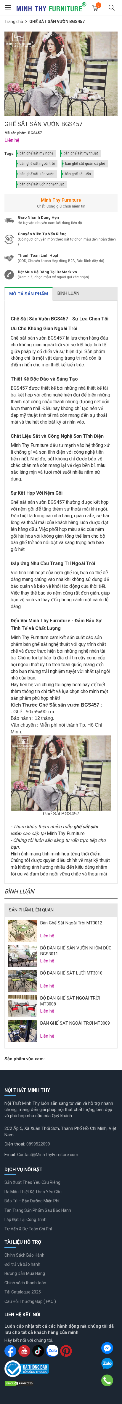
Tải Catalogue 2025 (22, 1292)
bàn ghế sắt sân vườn (37, 174)
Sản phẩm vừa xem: (24, 1058)
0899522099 (38, 1144)
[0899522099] (107, 1380)
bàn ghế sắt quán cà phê (85, 164)
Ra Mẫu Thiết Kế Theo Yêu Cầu (33, 1191)
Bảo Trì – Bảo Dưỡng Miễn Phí (31, 1201)
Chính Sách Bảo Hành (24, 1255)
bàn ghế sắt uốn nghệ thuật (42, 184)
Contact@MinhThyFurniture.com (47, 1154)
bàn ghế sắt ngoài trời (37, 164)
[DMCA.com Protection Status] (19, 1383)
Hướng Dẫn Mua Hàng (24, 1273)
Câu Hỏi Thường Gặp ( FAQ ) (30, 1301)
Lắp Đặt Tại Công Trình (25, 1219)
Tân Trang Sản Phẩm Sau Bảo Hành (37, 1210)
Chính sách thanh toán (25, 1282)
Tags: (9, 153)
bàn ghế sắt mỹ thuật (81, 153)
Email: (10, 1154)
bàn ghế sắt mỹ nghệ (36, 153)
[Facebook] (107, 1348)
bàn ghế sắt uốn (78, 174)
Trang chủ (13, 21)
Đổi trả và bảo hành (22, 1264)
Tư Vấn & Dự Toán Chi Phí (28, 1229)
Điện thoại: (14, 1144)
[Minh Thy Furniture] (51, 7)
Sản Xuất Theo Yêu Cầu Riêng (32, 1182)
